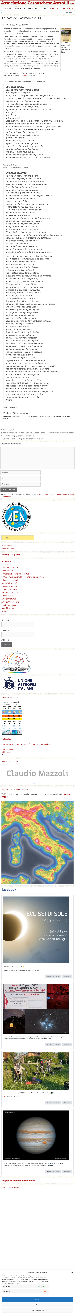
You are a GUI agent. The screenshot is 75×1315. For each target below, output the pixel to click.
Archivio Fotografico (10, 583)
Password (5, 630)
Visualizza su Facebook (53, 976)
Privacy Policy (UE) (7, 546)
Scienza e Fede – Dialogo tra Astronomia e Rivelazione (24, 439)
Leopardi (43, 433)
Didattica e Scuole (9, 592)
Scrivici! (4, 611)
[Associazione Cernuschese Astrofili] (2, 12)
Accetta (37, 1299)
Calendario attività (9, 568)
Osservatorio (7, 571)
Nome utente (7, 620)
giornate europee (32, 433)
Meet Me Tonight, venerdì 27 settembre (18, 436)
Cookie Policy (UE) (7, 548)
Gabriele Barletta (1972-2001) (16, 574)
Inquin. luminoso (8, 605)
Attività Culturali (9, 430)
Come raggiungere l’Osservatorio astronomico (23, 577)
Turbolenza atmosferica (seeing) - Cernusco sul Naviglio (26, 744)
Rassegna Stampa (9, 586)
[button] (72, 1272)
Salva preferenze (37, 1310)
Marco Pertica (53, 433)
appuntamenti (8, 433)
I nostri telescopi (10, 580)
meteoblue (6, 739)
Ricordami (7, 640)
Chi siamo (5, 564)
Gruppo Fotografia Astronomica (18, 1180)
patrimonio (64, 433)
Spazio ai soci (7, 596)
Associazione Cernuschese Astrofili (35, 3)
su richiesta (24, 76)
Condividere (67, 976)
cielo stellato (20, 433)
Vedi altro (47, 1038)
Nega (37, 1305)
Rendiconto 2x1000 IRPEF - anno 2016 (21, 1254)
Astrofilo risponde (9, 608)
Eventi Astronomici (9, 589)
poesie (71, 433)
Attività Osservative (10, 602)
